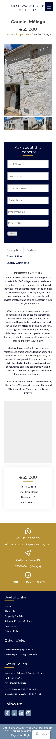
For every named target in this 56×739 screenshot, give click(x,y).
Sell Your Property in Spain (18, 621)
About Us (10, 611)
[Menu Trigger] (49, 6)
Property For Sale (14, 616)
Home (9, 34)
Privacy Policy (12, 630)
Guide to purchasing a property (21, 654)
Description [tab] (13, 250)
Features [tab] (31, 250)
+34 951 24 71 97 (31, 694)
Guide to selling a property (19, 649)
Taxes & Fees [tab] (14, 256)
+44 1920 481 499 (27, 689)
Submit (12, 234)
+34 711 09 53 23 (28, 538)
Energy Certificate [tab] (17, 262)
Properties (22, 34)
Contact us (10, 625)
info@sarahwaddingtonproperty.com (28, 544)
